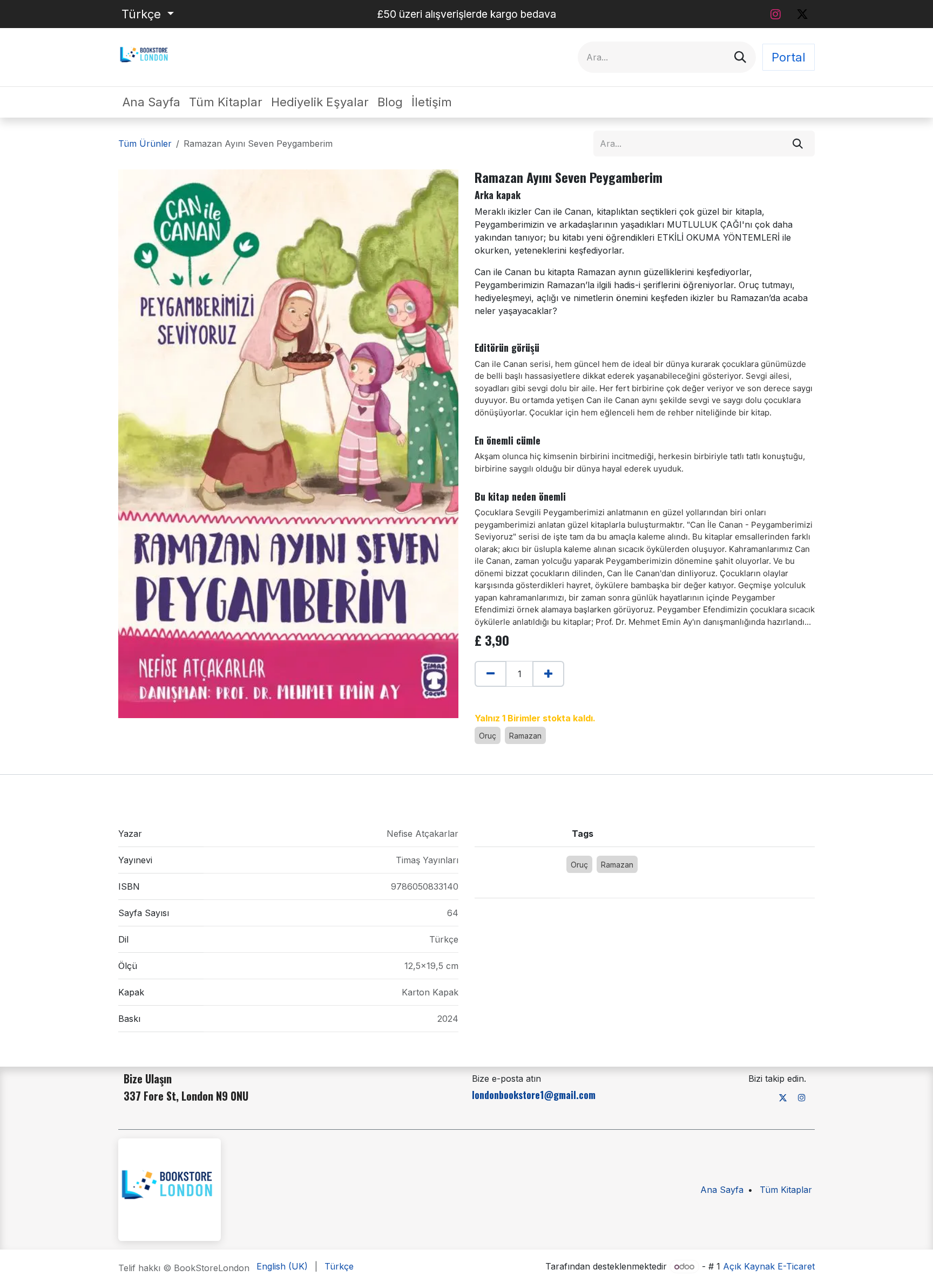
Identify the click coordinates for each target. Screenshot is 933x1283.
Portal (789, 57)
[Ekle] (548, 674)
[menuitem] (151, 102)
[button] (480, 696)
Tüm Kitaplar (786, 1189)
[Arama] (740, 57)
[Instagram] (775, 14)
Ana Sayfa (721, 1189)
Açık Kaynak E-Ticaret (769, 1266)
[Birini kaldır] (490, 674)
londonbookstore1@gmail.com (534, 1095)
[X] (802, 14)
